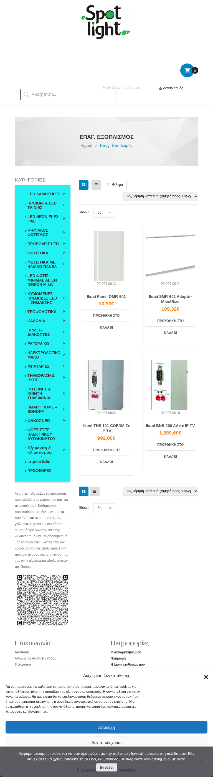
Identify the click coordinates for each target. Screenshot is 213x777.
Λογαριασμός (173, 88)
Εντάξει (106, 767)
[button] (204, 675)
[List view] (96, 185)
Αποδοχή (106, 727)
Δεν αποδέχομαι (106, 742)
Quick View (106, 287)
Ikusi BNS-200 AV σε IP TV (170, 425)
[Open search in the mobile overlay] (56, 85)
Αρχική (86, 145)
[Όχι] (206, 762)
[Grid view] (83, 185)
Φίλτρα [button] (117, 185)
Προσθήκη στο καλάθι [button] (106, 317)
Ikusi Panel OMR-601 (106, 296)
